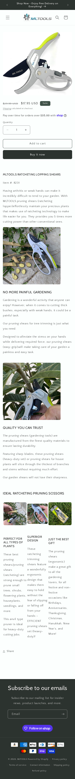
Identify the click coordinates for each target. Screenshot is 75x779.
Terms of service (17, 765)
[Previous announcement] (7, 5)
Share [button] (10, 651)
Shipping (7, 109)
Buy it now (37, 154)
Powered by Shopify (38, 759)
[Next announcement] (68, 5)
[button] (7, 17)
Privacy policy (59, 759)
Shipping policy (62, 765)
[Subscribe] (63, 714)
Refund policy (39, 771)
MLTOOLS (22, 759)
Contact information (40, 765)
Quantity (8, 122)
